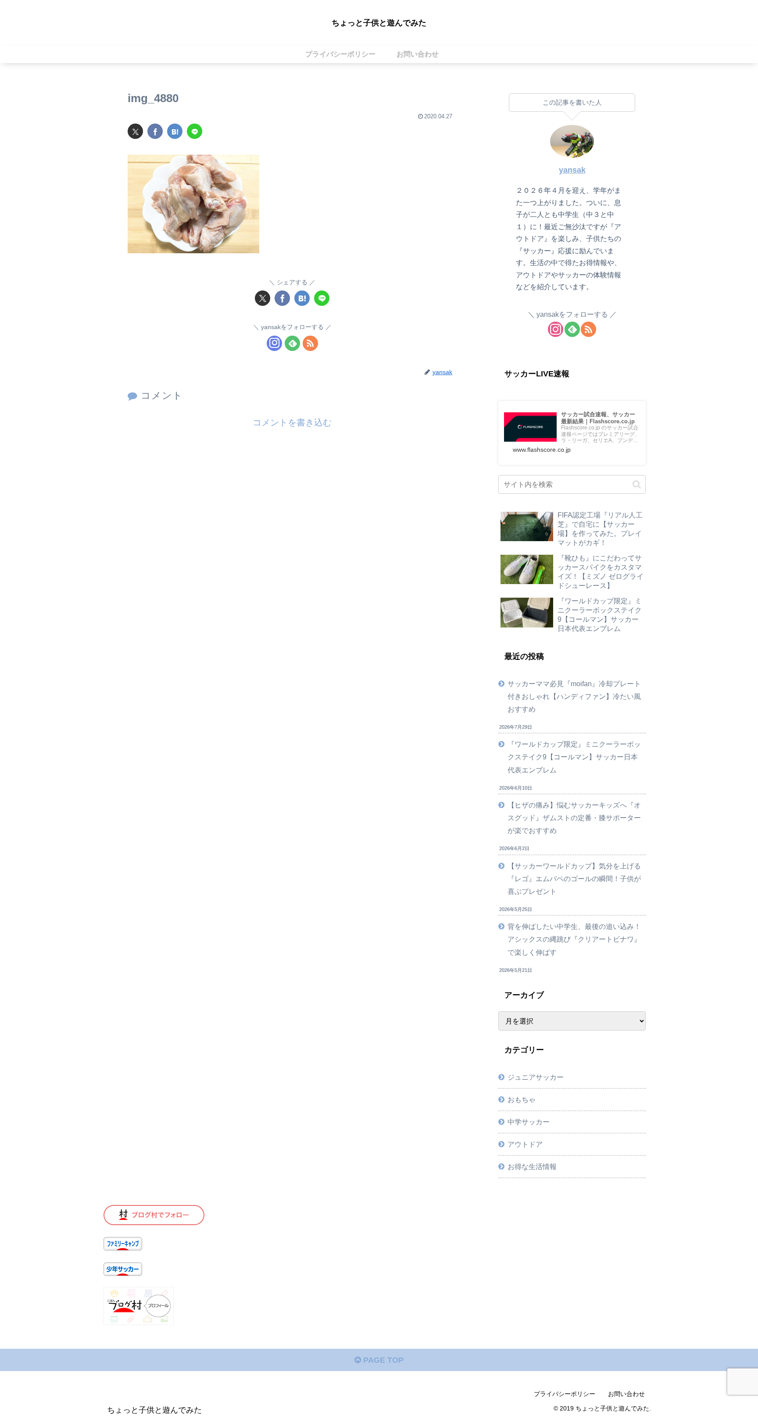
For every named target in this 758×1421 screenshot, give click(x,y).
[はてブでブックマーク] (174, 131)
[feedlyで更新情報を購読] (292, 343)
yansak (572, 170)
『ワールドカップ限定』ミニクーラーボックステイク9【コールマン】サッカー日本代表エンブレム (574, 756)
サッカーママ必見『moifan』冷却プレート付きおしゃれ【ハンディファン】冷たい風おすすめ (574, 696)
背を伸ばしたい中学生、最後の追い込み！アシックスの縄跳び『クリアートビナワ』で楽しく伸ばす (574, 939)
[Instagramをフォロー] (274, 343)
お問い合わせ (626, 1393)
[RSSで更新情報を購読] (310, 343)
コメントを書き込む (292, 422)
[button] (636, 484)
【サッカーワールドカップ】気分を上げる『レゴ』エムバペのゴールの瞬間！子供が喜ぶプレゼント (574, 878)
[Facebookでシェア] (155, 131)
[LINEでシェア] (194, 131)
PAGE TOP (382, 1360)
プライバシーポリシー (564, 1393)
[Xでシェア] (135, 131)
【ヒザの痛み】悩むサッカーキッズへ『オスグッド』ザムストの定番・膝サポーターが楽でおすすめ (574, 817)
